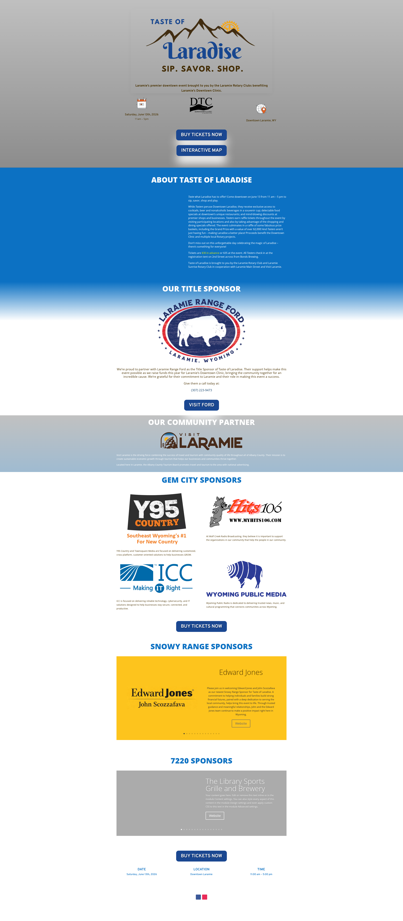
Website (241, 723)
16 (221, 829)
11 (210, 733)
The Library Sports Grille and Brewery (235, 784)
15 (218, 829)
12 (213, 733)
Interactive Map (201, 150)
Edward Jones (241, 672)
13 (216, 733)
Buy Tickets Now (201, 135)
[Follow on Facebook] (198, 897)
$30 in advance (210, 253)
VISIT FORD (201, 405)
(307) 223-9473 (201, 390)
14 (218, 733)
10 (208, 733)
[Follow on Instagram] (204, 897)
